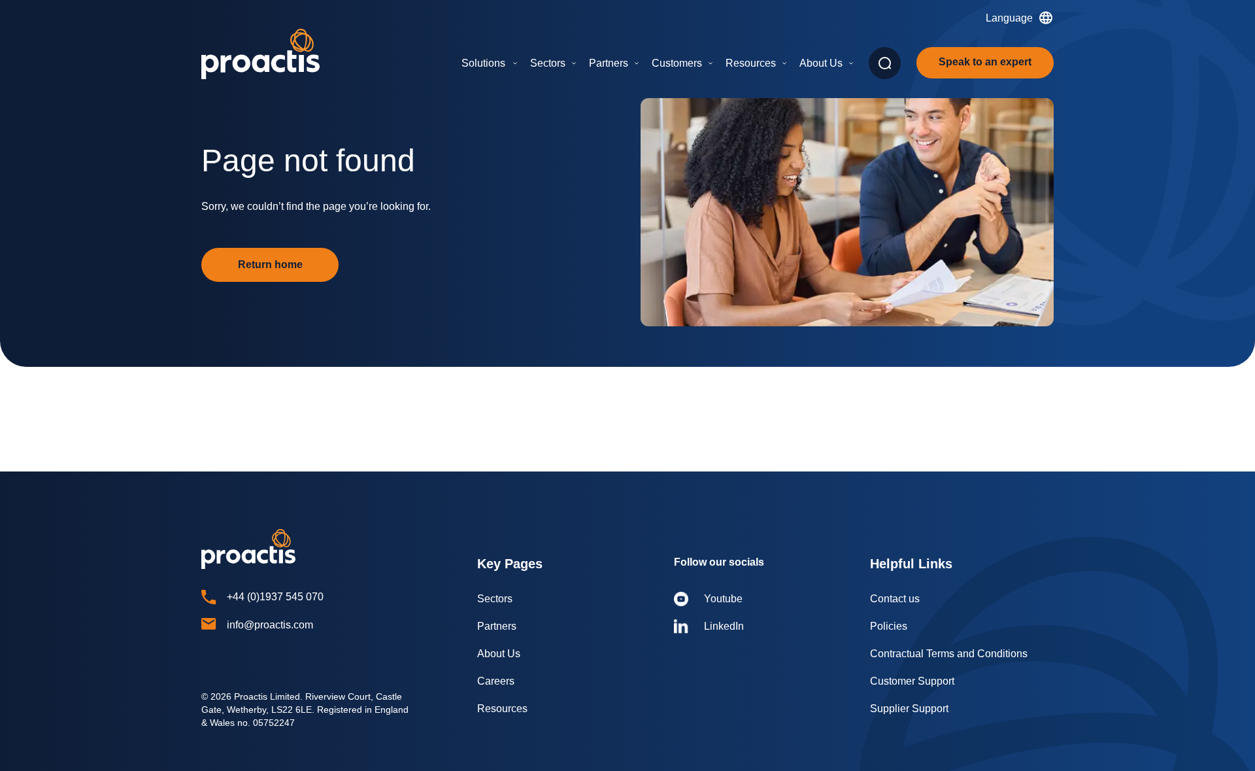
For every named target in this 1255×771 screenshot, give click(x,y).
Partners (608, 63)
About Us (821, 63)
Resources (751, 63)
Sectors (547, 63)
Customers (677, 63)
